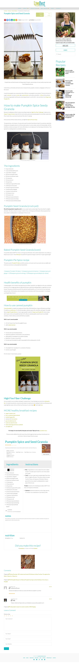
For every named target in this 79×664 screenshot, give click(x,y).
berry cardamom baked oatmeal (13, 415)
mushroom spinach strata (11, 422)
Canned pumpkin (8, 308)
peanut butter (25, 95)
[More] (16, 20)
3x (13, 470)
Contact (54, 657)
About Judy (65, 45)
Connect (44, 657)
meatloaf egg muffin (10, 417)
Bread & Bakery (14, 10)
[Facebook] (7, 20)
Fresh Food (32, 657)
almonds (9, 95)
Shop (40, 657)
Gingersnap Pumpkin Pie (37, 312)
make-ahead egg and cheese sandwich (14, 424)
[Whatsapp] (14, 20)
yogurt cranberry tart (10, 413)
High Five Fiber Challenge (37, 112)
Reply (50, 586)
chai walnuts (14, 419)
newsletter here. (43, 430)
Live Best (5, 10)
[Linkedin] (12, 20)
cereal (17, 95)
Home (24, 657)
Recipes (9, 10)
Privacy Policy (49, 657)
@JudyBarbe (22, 548)
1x (8, 470)
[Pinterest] (5, 20)
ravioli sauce (13, 310)
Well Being (36, 657)
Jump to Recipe (41, 14)
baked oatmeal (12, 325)
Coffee (41, 95)
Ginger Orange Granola (9, 114)
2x (10, 470)
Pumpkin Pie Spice (16, 263)
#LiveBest (35, 548)
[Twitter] (10, 20)
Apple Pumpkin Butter (12, 312)
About (27, 657)
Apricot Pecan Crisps (32, 119)
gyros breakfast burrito (11, 421)
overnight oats (9, 426)
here (42, 405)
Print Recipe (49, 14)
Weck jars (18, 254)
